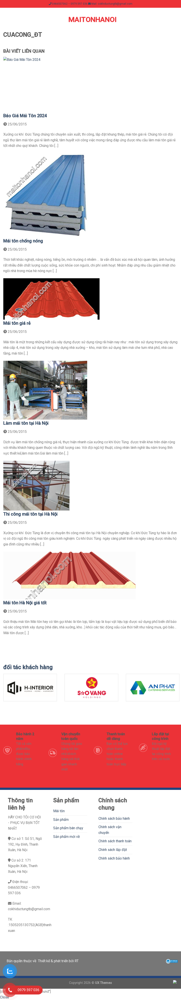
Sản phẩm (61, 820)
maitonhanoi (90, 19)
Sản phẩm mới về (66, 837)
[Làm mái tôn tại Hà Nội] (45, 390)
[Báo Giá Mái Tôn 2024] (47, 84)
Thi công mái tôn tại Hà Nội (30, 514)
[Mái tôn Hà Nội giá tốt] (69, 575)
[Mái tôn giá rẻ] (51, 299)
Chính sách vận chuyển (109, 830)
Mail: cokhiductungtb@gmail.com (111, 3)
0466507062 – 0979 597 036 (69, 3)
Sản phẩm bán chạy (68, 828)
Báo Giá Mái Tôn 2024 (25, 115)
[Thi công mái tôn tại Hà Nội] (36, 485)
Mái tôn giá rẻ (17, 323)
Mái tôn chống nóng (23, 241)
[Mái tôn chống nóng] (45, 195)
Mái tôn (59, 811)
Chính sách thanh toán (115, 841)
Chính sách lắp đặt (112, 850)
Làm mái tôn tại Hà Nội (26, 423)
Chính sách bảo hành (114, 818)
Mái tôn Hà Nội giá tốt (25, 602)
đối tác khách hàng (28, 667)
